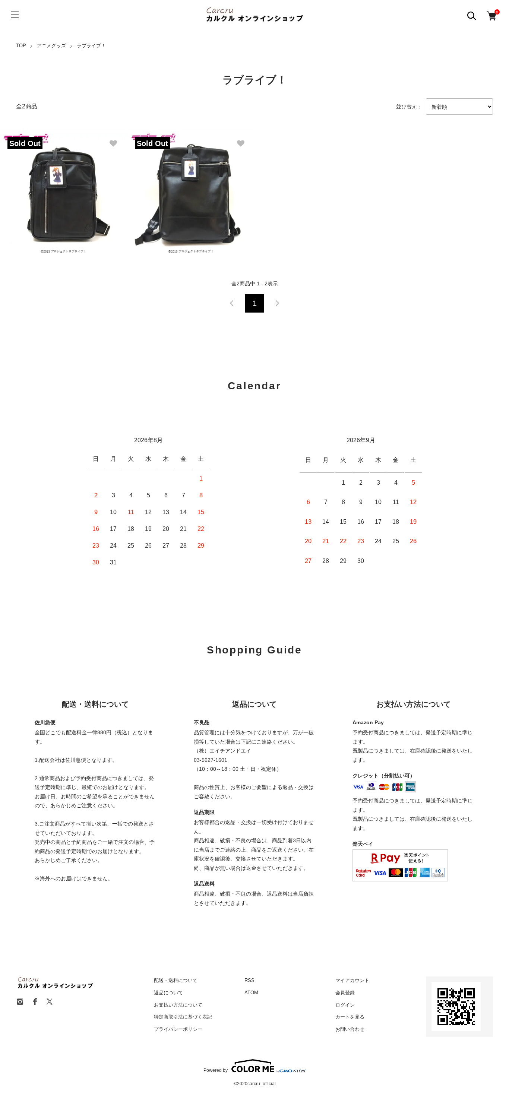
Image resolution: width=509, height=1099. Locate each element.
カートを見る (349, 1017)
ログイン (345, 1005)
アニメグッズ (51, 45)
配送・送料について (175, 980)
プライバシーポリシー (178, 1029)
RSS (249, 980)
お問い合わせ (349, 1029)
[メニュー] (15, 15)
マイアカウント (352, 980)
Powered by (215, 1070)
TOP (21, 45)
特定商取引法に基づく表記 (183, 1017)
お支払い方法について (178, 1005)
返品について (168, 992)
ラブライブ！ (91, 45)
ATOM (251, 992)
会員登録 (345, 992)
